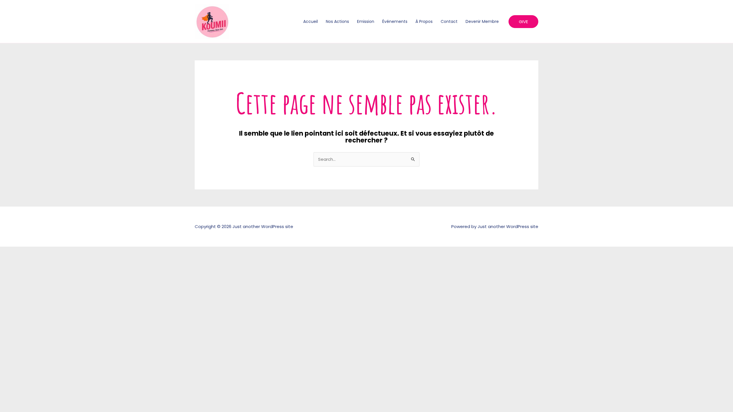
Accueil (310, 21)
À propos (424, 21)
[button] (523, 21)
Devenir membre (482, 21)
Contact (449, 21)
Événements (394, 21)
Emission (365, 21)
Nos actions (337, 21)
